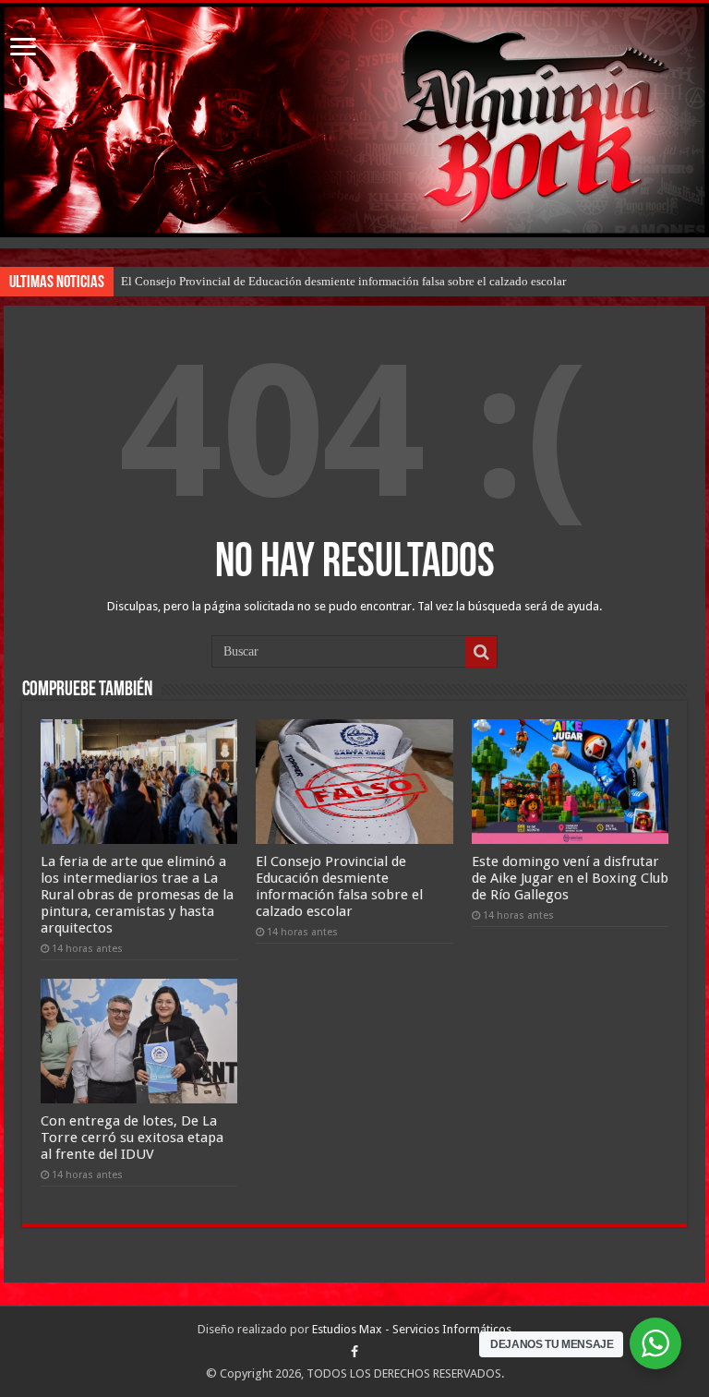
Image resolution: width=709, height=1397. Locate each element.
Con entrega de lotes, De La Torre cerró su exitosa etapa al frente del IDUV (132, 1137)
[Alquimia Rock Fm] (354, 120)
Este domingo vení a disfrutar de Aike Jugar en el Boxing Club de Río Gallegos (570, 878)
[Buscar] (481, 652)
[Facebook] (354, 1352)
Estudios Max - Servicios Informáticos (411, 1329)
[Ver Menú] (23, 48)
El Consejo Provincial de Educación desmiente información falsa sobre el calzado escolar (343, 281)
